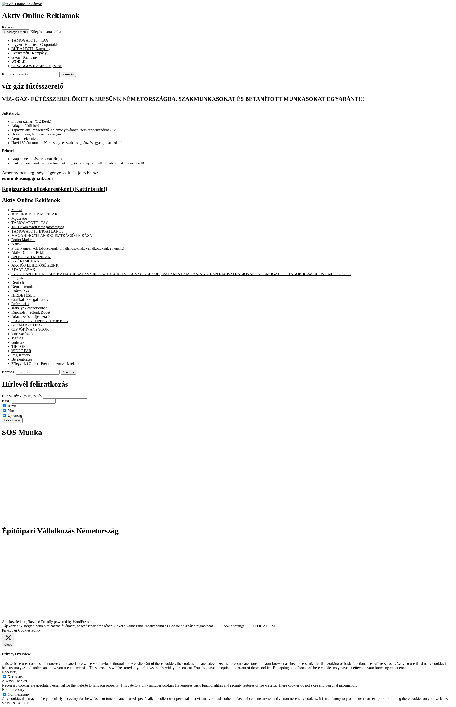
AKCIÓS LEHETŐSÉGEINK (35, 265)
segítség (17, 338)
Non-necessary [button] (13, 690)
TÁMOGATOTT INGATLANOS (37, 231)
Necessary (15, 677)
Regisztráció (20, 355)
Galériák (17, 342)
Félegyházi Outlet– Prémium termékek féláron (46, 364)
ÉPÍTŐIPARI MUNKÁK (31, 257)
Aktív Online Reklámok (41, 15)
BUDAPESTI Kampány (30, 49)
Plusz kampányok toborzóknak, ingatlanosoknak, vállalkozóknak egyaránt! (67, 248)
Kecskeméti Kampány (29, 53)
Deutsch (17, 282)
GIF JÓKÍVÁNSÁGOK (30, 329)
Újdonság (14, 416)
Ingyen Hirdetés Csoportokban (36, 44)
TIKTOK (18, 346)
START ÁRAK (23, 270)
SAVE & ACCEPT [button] (16, 703)
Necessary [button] (9, 672)
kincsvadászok (22, 334)
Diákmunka (20, 291)
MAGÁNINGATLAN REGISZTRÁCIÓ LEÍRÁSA (51, 235)
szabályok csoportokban (29, 308)
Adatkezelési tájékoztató (30, 317)
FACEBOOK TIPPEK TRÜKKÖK (39, 321)
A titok (16, 244)
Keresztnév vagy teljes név (22, 396)
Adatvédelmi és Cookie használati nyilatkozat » (180, 626)
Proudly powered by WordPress (65, 622)
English (17, 278)
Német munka (22, 287)
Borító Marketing (24, 240)
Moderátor (19, 218)
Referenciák (20, 304)
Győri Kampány (24, 57)
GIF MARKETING (26, 325)
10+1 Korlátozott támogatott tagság (37, 227)
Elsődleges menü (16, 32)
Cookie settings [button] (232, 626)
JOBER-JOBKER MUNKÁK (34, 214)
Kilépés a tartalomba (45, 32)
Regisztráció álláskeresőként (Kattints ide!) (54, 189)
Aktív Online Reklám (29, 253)
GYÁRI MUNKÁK (26, 261)
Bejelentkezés (21, 359)
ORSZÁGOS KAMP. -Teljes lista (36, 66)
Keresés (8, 27)
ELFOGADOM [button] (262, 626)
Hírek (11, 406)
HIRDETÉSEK (23, 295)
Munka (16, 210)
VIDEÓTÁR (21, 351)
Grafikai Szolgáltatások (29, 300)
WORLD (18, 62)
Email (6, 401)
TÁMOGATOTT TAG (30, 40)
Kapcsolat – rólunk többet (30, 312)
